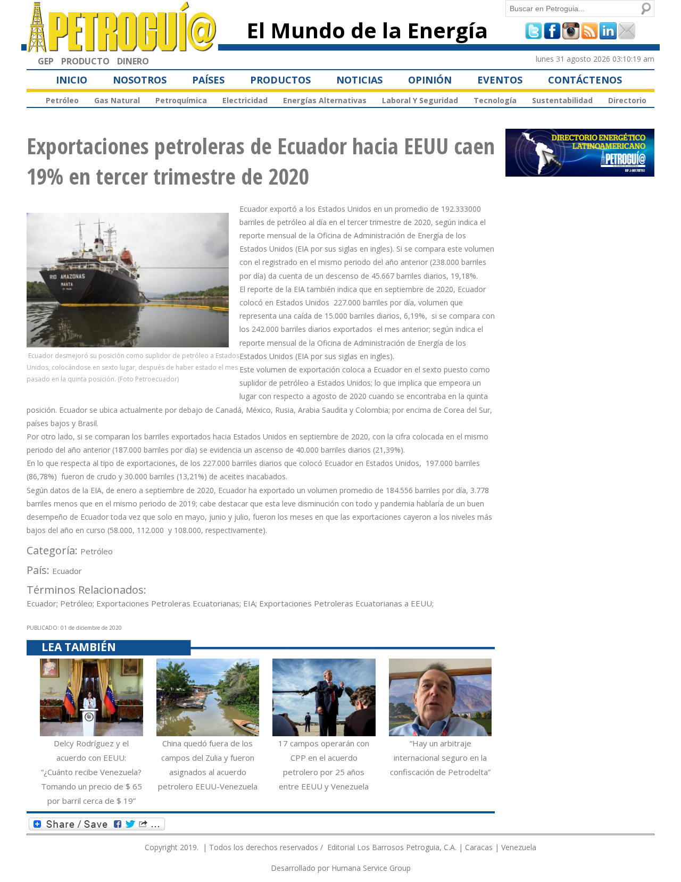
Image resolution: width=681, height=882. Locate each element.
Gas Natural (117, 100)
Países (208, 79)
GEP (46, 61)
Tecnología (495, 100)
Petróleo (62, 100)
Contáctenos (585, 79)
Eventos (499, 79)
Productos (280, 79)
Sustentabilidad (562, 100)
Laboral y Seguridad (420, 100)
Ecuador (67, 570)
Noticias (359, 79)
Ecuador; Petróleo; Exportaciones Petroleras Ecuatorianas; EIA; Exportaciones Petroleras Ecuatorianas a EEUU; (230, 603)
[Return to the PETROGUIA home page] (122, 47)
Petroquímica (181, 100)
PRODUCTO (85, 61)
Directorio (627, 100)
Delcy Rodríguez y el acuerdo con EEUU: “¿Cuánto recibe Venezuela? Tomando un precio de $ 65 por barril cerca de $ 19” (91, 772)
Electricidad (245, 100)
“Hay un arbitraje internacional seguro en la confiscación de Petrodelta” (440, 757)
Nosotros (140, 79)
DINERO (133, 61)
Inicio (71, 79)
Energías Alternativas (325, 100)
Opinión (430, 79)
